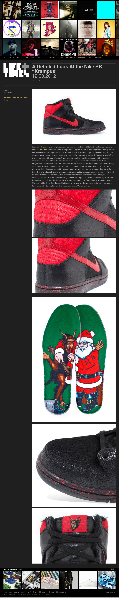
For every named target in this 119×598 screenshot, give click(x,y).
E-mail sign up (62, 592)
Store (22, 592)
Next (114, 58)
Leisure (19, 58)
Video (10, 592)
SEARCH (98, 58)
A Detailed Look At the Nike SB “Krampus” (67, 68)
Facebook (43, 592)
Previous (111, 58)
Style (11, 58)
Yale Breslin (7, 92)
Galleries (16, 592)
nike (14, 97)
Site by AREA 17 (110, 592)
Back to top (113, 569)
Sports (60, 58)
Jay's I (90, 58)
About (5, 594)
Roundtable (70, 58)
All (5, 58)
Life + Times (16, 70)
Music (52, 58)
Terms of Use (36, 594)
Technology (42, 58)
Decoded (81, 58)
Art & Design (30, 58)
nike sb (20, 97)
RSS (36, 592)
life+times (8, 97)
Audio (5, 592)
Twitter (51, 592)
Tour (28, 592)
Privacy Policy (46, 594)
